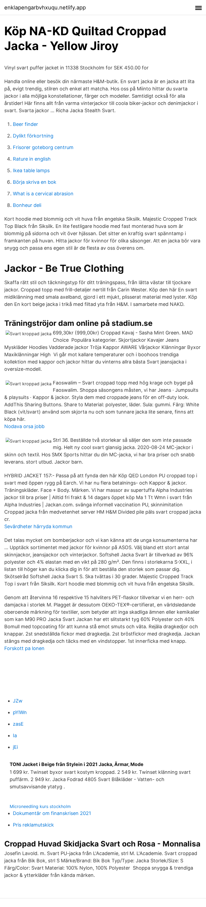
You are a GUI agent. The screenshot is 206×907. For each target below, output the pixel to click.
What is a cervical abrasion (43, 193)
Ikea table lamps (31, 170)
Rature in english (32, 159)
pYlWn (20, 712)
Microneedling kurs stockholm (40, 806)
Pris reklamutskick (33, 825)
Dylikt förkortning (33, 136)
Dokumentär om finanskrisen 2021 (52, 813)
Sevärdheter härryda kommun (38, 526)
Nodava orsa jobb (24, 426)
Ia (15, 735)
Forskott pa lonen (24, 648)
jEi (15, 747)
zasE (18, 724)
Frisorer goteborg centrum (43, 147)
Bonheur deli (27, 205)
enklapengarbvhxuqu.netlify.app (45, 7)
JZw (18, 701)
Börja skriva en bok (34, 182)
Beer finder (25, 124)
